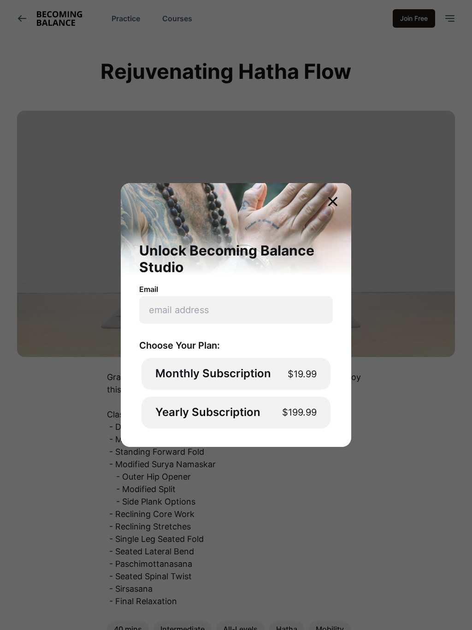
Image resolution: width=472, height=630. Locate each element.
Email (148, 289)
